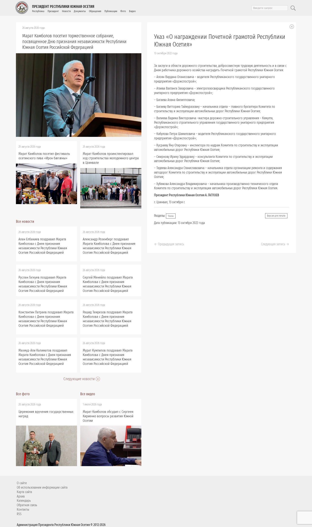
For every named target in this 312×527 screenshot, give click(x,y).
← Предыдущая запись (169, 244)
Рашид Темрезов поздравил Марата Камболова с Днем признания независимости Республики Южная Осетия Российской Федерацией (108, 319)
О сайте (22, 483)
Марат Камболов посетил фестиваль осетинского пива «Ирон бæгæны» (44, 155)
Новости (66, 11)
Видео (132, 11)
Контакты (23, 509)
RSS (19, 514)
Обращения (95, 11)
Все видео (87, 394)
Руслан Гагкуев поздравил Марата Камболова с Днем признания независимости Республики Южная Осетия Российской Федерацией (42, 284)
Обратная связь (27, 505)
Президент (53, 11)
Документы (80, 11)
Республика (38, 11)
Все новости (25, 221)
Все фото (23, 394)
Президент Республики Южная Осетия (63, 6)
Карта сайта (24, 492)
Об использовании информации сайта (42, 487)
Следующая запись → (275, 244)
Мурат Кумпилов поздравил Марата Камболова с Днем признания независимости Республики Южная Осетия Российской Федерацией (108, 357)
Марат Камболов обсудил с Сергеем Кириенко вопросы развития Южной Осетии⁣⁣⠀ (108, 416)
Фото (123, 11)
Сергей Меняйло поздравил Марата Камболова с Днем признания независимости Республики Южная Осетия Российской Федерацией (108, 284)
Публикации (110, 11)
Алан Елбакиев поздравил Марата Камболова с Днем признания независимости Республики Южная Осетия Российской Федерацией (42, 246)
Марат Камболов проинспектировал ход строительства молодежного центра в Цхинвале (111, 158)
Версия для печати (276, 215)
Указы (171, 215)
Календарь (24, 501)
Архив (21, 496)
